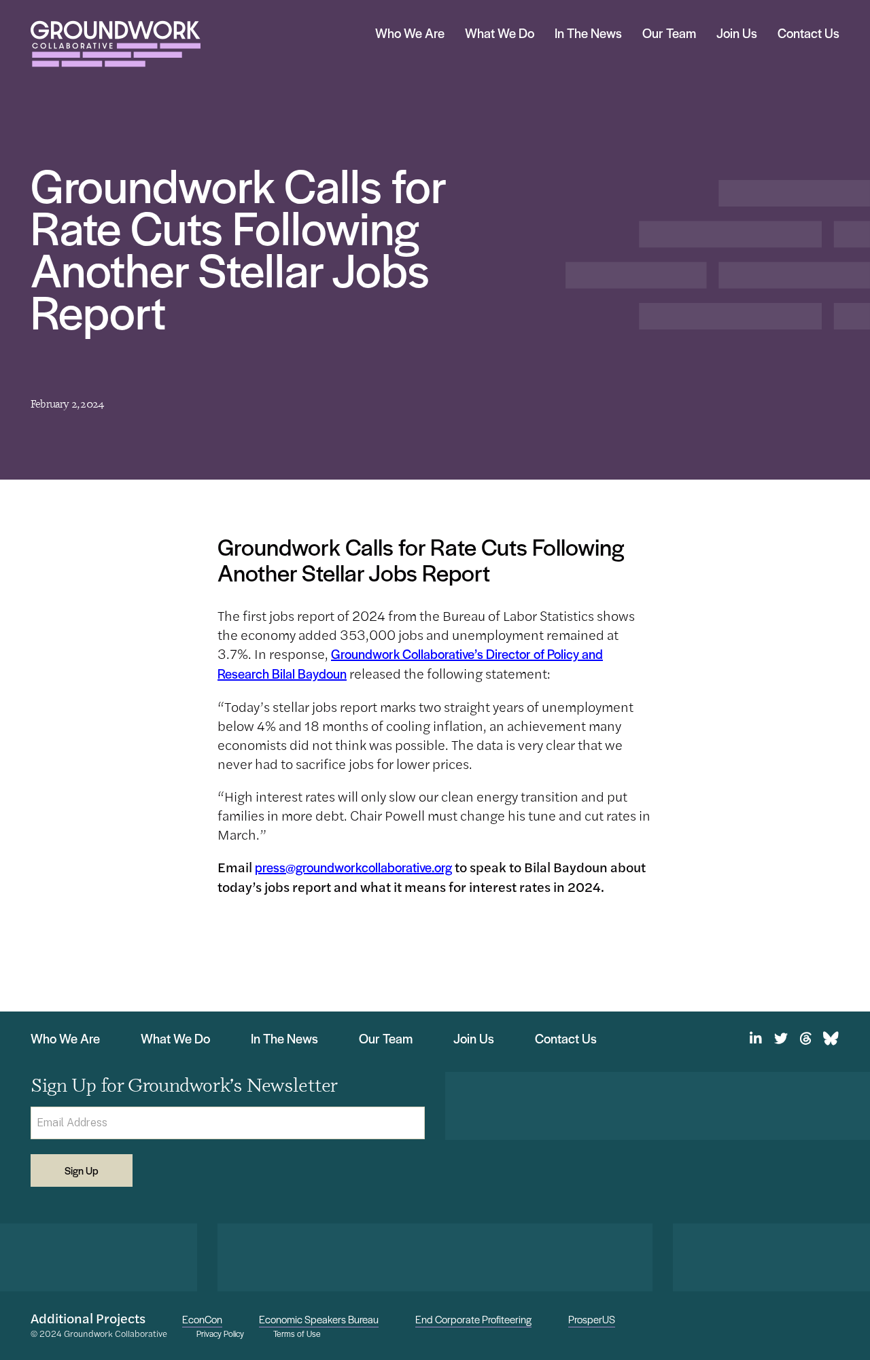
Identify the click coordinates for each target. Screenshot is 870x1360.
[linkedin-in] (755, 1038)
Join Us (736, 33)
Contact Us (808, 33)
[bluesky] (830, 1038)
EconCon (202, 1319)
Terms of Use (297, 1334)
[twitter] (780, 1038)
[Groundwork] (116, 43)
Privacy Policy (220, 1334)
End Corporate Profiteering (473, 1319)
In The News (588, 33)
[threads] (805, 1038)
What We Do (499, 33)
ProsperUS (591, 1319)
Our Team (669, 33)
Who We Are (410, 33)
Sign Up (82, 1170)
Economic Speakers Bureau (319, 1319)
